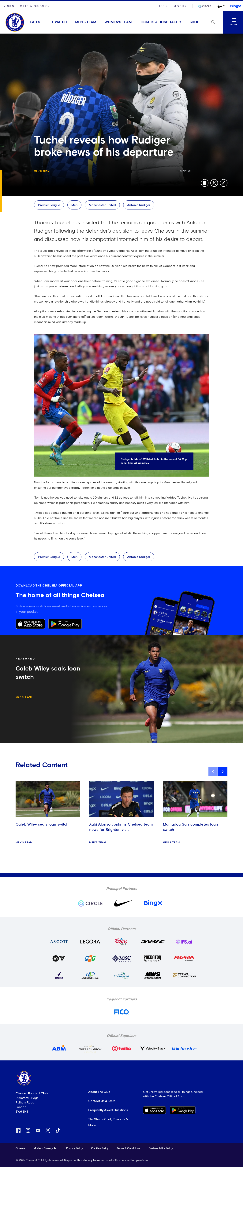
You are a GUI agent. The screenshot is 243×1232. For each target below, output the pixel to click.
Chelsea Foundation (34, 6)
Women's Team (118, 22)
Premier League (49, 205)
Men (74, 205)
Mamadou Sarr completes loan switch (190, 827)
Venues (9, 6)
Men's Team (85, 22)
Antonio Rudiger (138, 205)
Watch (61, 22)
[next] (222, 771)
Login (163, 6)
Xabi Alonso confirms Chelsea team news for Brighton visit (121, 827)
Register (180, 6)
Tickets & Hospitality (160, 22)
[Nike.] (221, 6)
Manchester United (102, 205)
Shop (195, 22)
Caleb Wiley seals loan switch (42, 824)
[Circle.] (206, 6)
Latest (36, 22)
